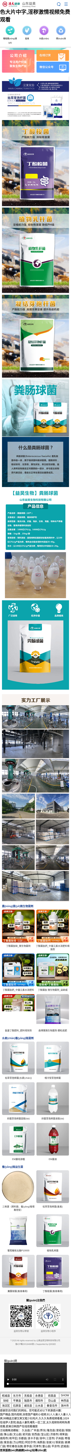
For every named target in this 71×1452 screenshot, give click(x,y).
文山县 (17, 1434)
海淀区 (6, 1405)
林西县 (65, 1400)
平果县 (17, 1400)
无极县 (28, 1395)
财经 (6, 1400)
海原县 (41, 1442)
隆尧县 (51, 1430)
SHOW (65, 1395)
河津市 (37, 1446)
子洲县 (59, 1438)
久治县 (26, 1430)
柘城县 (6, 1395)
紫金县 (8, 1442)
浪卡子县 (33, 1438)
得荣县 (63, 1434)
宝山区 (45, 1434)
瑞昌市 (28, 1400)
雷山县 (46, 1446)
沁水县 (39, 1405)
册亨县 (28, 1446)
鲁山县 (8, 1434)
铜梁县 (59, 1442)
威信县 (28, 1405)
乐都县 (22, 1438)
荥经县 (60, 1430)
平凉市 (55, 1446)
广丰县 (35, 1430)
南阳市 (4, 1438)
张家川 (50, 1442)
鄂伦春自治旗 (14, 1446)
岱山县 (52, 1400)
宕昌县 (52, 1395)
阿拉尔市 (30, 1442)
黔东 (43, 1430)
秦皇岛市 (52, 1405)
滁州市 (65, 1405)
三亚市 (50, 1438)
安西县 (36, 1434)
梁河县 (26, 1434)
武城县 (65, 1446)
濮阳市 (39, 1400)
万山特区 (18, 1442)
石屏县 (17, 1405)
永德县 (39, 1395)
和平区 (13, 1438)
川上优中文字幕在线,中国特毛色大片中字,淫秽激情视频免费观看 (35, 12)
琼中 (42, 1438)
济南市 (54, 1434)
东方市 (17, 1395)
